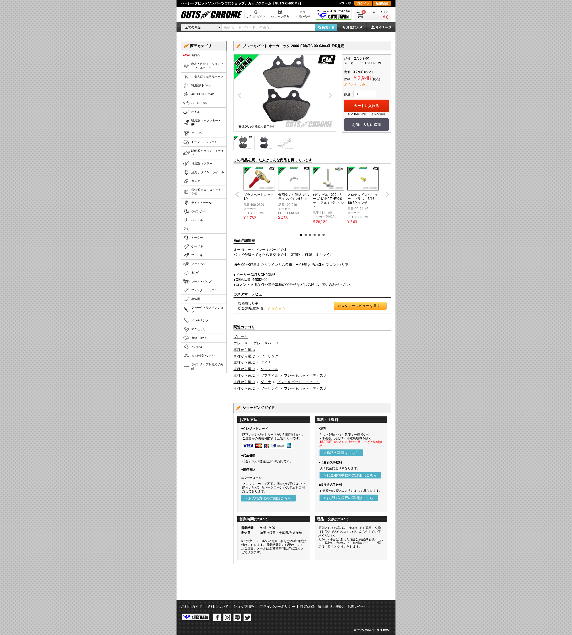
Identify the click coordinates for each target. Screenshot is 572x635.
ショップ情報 (280, 16)
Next (387, 194)
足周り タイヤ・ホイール (207, 172)
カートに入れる (366, 106)
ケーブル (197, 246)
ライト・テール (201, 202)
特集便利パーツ (201, 85)
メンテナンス (200, 320)
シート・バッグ (201, 281)
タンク (195, 272)
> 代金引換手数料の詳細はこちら (350, 475)
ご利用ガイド (256, 16)
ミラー (195, 229)
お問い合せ (302, 16)
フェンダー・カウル (204, 290)
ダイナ (266, 362)
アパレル (197, 346)
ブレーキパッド (265, 343)
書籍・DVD (198, 338)
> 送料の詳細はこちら (341, 453)
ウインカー (198, 211)
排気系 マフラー (201, 163)
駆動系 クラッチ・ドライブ (207, 153)
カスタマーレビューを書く (360, 306)
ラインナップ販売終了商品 (207, 366)
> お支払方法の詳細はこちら (268, 498)
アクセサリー (200, 329)
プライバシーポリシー (277, 606)
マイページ (378, 27)
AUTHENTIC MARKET (205, 94)
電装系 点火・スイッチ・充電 (207, 192)
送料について (218, 606)
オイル (195, 111)
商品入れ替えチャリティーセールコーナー (207, 66)
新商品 (195, 55)
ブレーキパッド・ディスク (305, 375)
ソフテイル (269, 369)
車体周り (197, 299)
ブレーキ (240, 337)
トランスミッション (204, 142)
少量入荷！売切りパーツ (207, 76)
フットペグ (198, 263)
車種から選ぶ (244, 350)
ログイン (363, 3)
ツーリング (269, 356)
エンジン (197, 133)
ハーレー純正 (200, 103)
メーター (197, 237)
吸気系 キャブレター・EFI (206, 122)
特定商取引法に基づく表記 (321, 606)
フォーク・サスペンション (207, 309)
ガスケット (198, 181)
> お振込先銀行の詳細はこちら (348, 498)
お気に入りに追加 (366, 125)
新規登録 (382, 3)
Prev (237, 194)
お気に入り (354, 27)
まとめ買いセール (202, 355)
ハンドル (197, 220)
